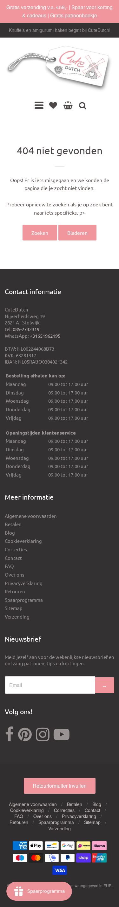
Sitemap (14, 608)
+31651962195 (45, 336)
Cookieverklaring (23, 541)
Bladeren (77, 232)
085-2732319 (26, 329)
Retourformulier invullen (60, 785)
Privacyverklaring (24, 583)
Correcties (16, 549)
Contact (13, 558)
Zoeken (39, 232)
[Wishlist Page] (53, 105)
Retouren (15, 591)
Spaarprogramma (24, 600)
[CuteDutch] (59, 69)
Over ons (14, 575)
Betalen (13, 524)
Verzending (17, 616)
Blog (10, 533)
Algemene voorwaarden (31, 516)
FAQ (9, 566)
